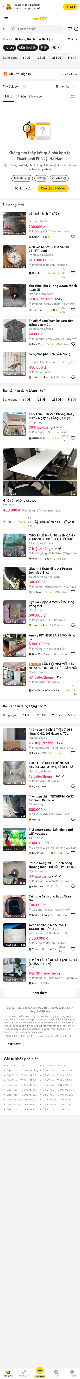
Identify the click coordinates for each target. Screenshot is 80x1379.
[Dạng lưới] (73, 96)
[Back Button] (3, 29)
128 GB (41, 57)
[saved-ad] (70, 29)
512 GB (72, 57)
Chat (71, 522)
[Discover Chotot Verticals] (6, 19)
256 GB (56, 57)
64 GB (26, 57)
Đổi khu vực (23, 188)
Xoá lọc (72, 39)
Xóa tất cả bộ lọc (53, 188)
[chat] (76, 29)
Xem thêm (40, 993)
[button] (3, 7)
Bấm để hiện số (49, 522)
